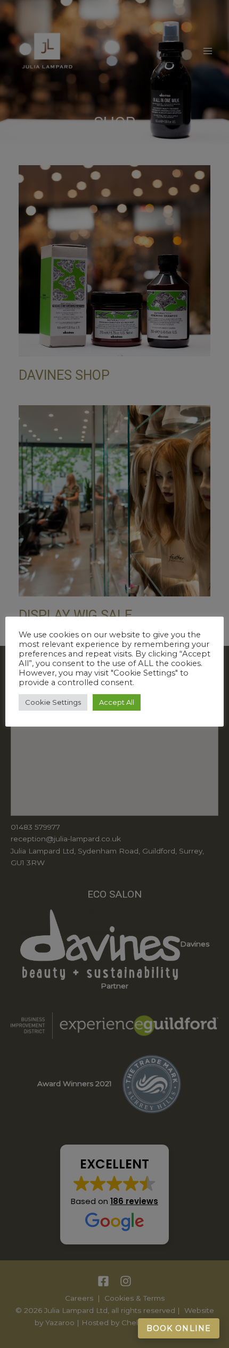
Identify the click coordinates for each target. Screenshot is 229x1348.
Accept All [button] (116, 702)
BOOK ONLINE (178, 1328)
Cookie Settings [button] (53, 702)
